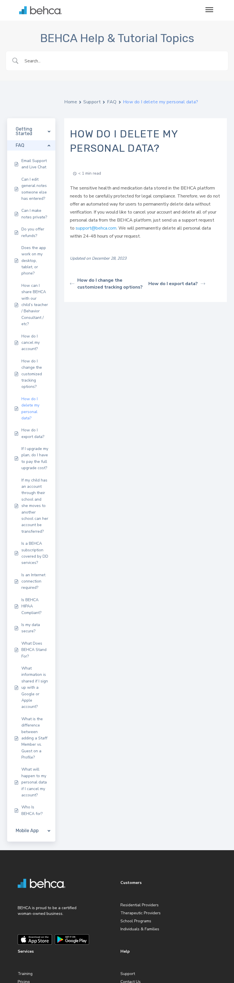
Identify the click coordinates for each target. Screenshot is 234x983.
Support (92, 102)
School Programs (135, 921)
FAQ (112, 102)
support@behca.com (96, 228)
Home (70, 102)
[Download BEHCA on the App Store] (35, 939)
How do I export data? (173, 284)
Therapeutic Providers (140, 913)
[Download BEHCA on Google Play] (72, 939)
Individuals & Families (139, 929)
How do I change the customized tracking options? (110, 283)
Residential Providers (139, 905)
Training (25, 973)
